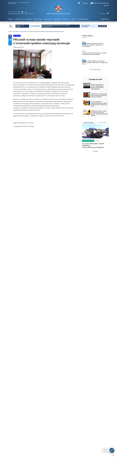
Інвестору (66, 19)
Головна (10, 31)
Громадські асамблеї (85, 26)
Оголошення (35, 26)
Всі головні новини (95, 69)
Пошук (86, 3)
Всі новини (16, 31)
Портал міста (12, 2)
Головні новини (23, 31)
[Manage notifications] (113, 455)
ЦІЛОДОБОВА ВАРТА (21, 13)
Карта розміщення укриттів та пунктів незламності (56, 26)
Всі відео (95, 151)
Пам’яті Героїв (83, 19)
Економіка (57, 19)
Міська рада (37, 19)
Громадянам (48, 19)
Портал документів (24, 2)
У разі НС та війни (20, 26)
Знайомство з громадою (23, 19)
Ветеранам (102, 26)
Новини (10, 19)
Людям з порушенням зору (101, 3)
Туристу (74, 19)
